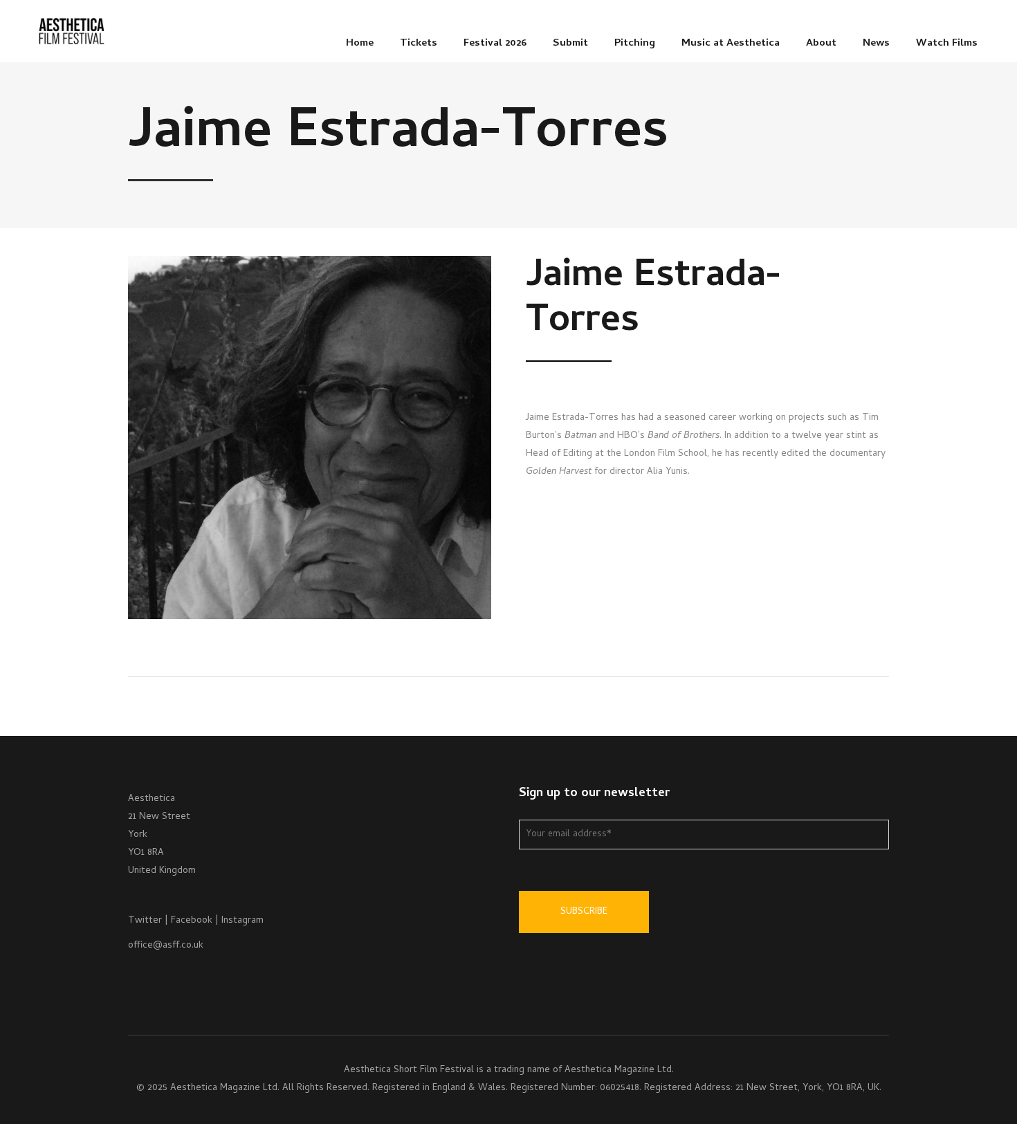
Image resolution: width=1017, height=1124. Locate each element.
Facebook (191, 921)
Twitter (145, 921)
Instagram (242, 921)
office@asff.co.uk (165, 946)
